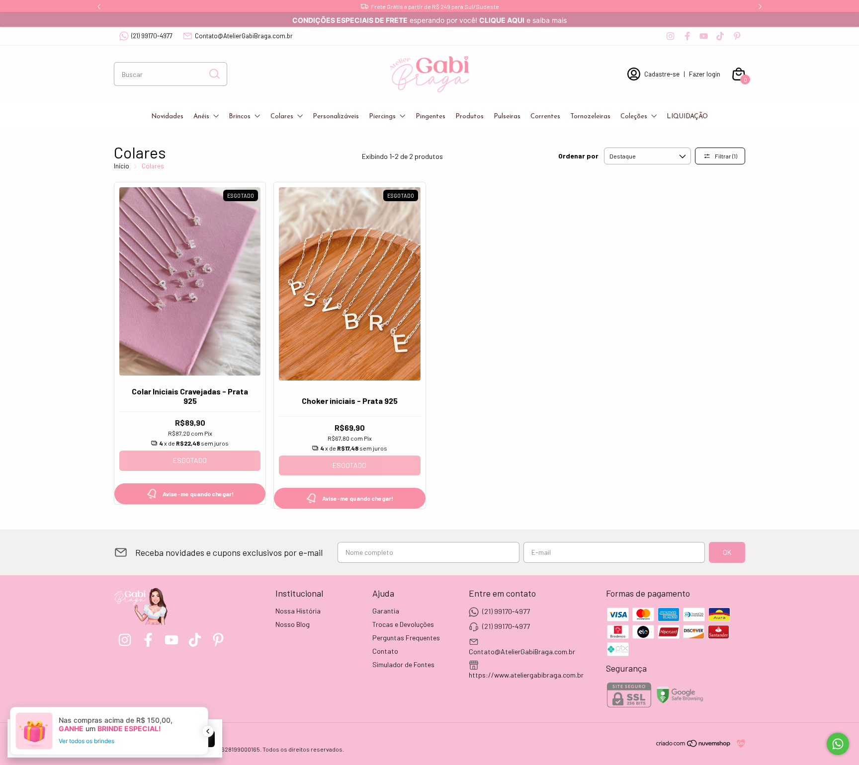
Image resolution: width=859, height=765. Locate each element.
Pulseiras (507, 116)
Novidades (167, 116)
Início (121, 166)
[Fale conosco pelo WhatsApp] (838, 744)
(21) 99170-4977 (151, 36)
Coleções (633, 116)
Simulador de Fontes (403, 664)
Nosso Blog (292, 624)
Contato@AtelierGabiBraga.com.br (244, 36)
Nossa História (298, 611)
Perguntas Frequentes (406, 637)
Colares (281, 116)
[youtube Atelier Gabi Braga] (703, 36)
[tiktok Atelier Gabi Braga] (720, 36)
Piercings (382, 116)
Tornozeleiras (590, 116)
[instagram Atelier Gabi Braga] (670, 36)
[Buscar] (213, 73)
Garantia (385, 611)
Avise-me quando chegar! (198, 493)
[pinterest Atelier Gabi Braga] (737, 36)
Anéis (201, 116)
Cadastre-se (662, 74)
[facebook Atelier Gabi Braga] (687, 36)
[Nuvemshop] (694, 745)
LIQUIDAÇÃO (687, 116)
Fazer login (704, 74)
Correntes (545, 116)
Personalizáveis (336, 116)
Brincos (240, 116)
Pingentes (430, 116)
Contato (385, 651)
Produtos (469, 116)
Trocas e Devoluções (403, 624)
